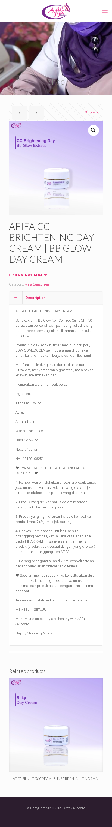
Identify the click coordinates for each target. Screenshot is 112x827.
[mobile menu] (104, 11)
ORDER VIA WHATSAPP (28, 275)
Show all (93, 112)
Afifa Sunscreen (37, 284)
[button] (93, 130)
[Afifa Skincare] (56, 11)
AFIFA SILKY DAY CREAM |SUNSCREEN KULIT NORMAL (56, 779)
